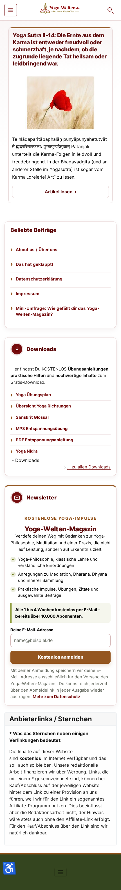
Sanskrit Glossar (32, 417)
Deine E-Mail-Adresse (31, 629)
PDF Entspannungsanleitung (44, 439)
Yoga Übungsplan (33, 394)
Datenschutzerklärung (39, 279)
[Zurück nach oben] (111, 879)
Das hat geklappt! (34, 264)
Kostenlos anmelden (60, 657)
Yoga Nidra (27, 451)
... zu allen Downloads (89, 467)
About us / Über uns (36, 249)
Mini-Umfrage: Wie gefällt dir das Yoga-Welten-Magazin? (57, 311)
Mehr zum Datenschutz (56, 696)
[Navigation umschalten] (11, 10)
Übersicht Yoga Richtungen (43, 406)
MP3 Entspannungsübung (42, 428)
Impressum (27, 293)
